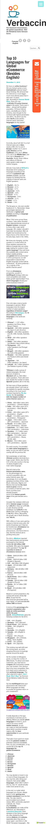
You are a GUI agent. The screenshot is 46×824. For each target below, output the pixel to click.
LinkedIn (20, 40)
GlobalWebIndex (18, 615)
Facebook (24, 40)
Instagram (29, 40)
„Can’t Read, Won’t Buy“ (16, 675)
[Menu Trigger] (41, 4)
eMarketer (17, 538)
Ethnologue (19, 313)
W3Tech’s (24, 168)
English (15, 43)
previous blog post (15, 811)
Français (15, 41)
